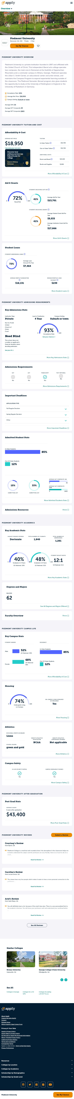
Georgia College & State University (52, 970)
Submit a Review (61, 835)
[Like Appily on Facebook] (36, 1084)
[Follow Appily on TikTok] (43, 1084)
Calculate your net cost (12, 148)
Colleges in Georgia (13, 992)
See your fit (8, 350)
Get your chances (48, 337)
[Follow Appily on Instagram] (23, 1084)
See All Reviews (37, 925)
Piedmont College (7, 33)
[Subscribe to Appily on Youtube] (50, 1084)
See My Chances (22, 46)
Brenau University (14, 970)
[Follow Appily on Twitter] (30, 1084)
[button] (38, 46)
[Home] (8, 3)
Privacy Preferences (7, 1048)
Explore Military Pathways (12, 163)
